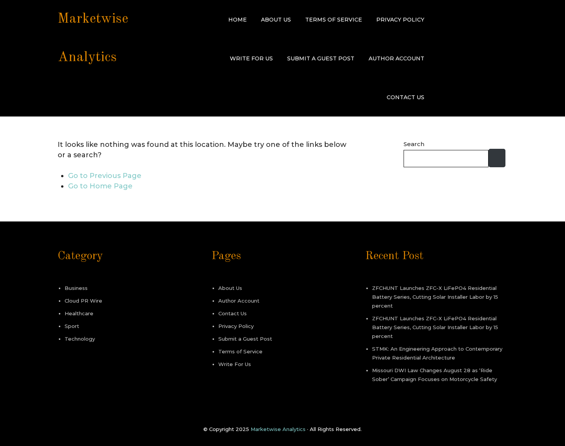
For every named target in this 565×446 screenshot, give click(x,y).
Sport (72, 326)
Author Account (396, 58)
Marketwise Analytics (278, 429)
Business (76, 288)
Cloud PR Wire (83, 301)
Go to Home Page (100, 186)
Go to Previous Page (104, 175)
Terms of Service (333, 19)
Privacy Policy (400, 19)
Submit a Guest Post (320, 58)
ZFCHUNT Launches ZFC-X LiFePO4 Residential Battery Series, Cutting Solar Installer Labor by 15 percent (435, 297)
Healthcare (79, 313)
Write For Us (251, 58)
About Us (276, 19)
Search (414, 144)
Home (237, 19)
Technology (80, 339)
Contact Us (405, 97)
